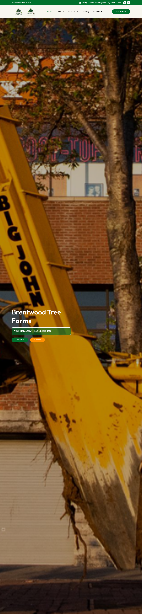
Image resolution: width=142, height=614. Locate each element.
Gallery (86, 11)
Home (49, 11)
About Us (60, 11)
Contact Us (97, 11)
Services (71, 11)
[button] (75, 11)
